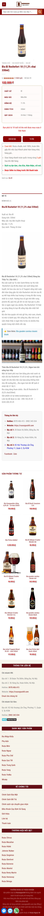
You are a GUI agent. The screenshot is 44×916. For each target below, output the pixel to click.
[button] (4, 4)
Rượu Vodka (6, 775)
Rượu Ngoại (6, 751)
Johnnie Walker (8, 851)
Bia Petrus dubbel (11, 540)
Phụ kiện (5, 741)
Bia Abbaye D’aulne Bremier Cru (11, 614)
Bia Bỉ (28, 63)
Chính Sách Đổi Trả (9, 799)
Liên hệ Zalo (12, 139)
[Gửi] (39, 11)
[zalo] (10, 911)
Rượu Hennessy (8, 877)
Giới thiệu (5, 814)
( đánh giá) (18, 78)
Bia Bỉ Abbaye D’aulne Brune (11, 577)
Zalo (15, 454)
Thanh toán (6, 823)
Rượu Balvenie (7, 864)
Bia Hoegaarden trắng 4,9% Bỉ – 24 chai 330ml (11, 504)
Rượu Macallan (8, 842)
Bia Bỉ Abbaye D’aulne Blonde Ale (32, 541)
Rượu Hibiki (6, 846)
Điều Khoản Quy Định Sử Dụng (14, 809)
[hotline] (16, 911)
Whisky (4, 779)
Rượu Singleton (8, 855)
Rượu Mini (6, 746)
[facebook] (4, 911)
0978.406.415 (14, 687)
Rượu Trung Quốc (8, 765)
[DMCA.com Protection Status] (9, 719)
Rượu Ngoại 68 (35, 913)
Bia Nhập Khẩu (18, 63)
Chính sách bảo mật (27, 907)
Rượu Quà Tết (7, 760)
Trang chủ (6, 63)
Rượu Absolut (7, 868)
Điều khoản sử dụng (11, 907)
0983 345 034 (14, 715)
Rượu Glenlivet (7, 859)
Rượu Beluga (7, 881)
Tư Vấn (32, 139)
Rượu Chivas (7, 838)
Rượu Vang (6, 770)
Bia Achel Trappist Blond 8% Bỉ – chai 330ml (11, 650)
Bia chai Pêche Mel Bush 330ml (32, 650)
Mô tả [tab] (4, 196)
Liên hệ (5, 818)
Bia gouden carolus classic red (32, 577)
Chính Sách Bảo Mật (10, 794)
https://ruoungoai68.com (24, 425)
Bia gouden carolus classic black (32, 614)
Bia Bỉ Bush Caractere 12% (32, 504)
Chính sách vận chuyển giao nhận (15, 804)
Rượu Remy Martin (9, 872)
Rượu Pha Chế (7, 755)
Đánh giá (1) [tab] (6, 201)
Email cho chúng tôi (9, 696)
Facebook (8, 454)
